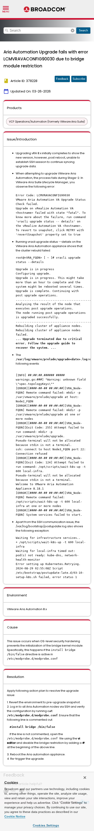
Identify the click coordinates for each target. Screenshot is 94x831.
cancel (72, 30)
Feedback (62, 78)
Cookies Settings (46, 825)
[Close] (85, 777)
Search (83, 30)
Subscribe (79, 78)
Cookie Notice (14, 816)
